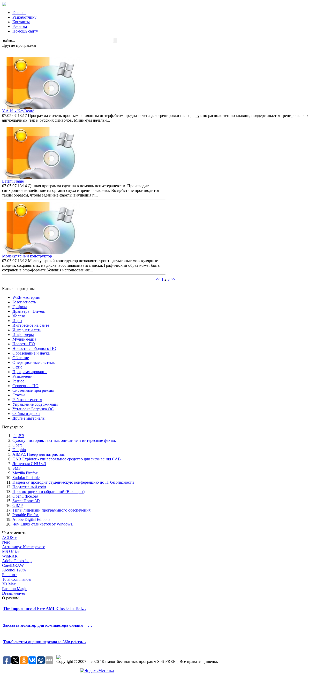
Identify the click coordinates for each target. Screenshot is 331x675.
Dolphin (19, 450)
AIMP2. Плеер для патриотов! (38, 454)
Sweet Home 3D (26, 501)
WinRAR (10, 556)
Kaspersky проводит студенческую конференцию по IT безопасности (73, 482)
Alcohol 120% (14, 570)
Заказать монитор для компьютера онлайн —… (47, 625)
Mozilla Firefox (25, 473)
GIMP (17, 505)
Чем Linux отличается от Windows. (42, 524)
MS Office (10, 551)
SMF (16, 468)
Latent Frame (13, 181)
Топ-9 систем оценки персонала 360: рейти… (44, 642)
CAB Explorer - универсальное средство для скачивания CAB (66, 459)
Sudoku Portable (26, 477)
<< (158, 279)
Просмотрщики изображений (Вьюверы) (48, 491)
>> (173, 279)
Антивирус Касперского (23, 547)
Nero (6, 542)
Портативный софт (29, 487)
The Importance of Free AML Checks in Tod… (44, 608)
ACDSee (9, 537)
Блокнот (9, 574)
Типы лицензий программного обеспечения (51, 510)
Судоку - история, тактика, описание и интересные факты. (64, 440)
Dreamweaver (13, 593)
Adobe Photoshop (17, 561)
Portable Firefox (25, 515)
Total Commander (17, 579)
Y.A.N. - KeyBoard (18, 111)
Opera (17, 445)
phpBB (18, 436)
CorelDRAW (13, 565)
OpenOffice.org (25, 496)
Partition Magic (14, 588)
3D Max (9, 584)
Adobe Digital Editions (31, 519)
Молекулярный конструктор (27, 256)
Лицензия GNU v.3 (29, 463)
